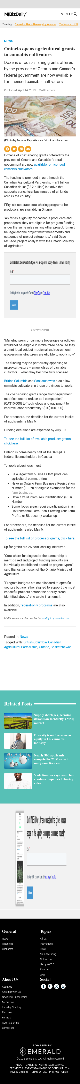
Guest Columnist (11, 1023)
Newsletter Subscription (14, 997)
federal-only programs (37, 605)
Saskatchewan (44, 381)
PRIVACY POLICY (58, 1071)
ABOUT (20, 1064)
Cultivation (46, 959)
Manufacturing (48, 954)
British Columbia (15, 381)
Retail (43, 949)
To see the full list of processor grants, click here (39, 538)
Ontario (44, 647)
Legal (43, 974)
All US (43, 938)
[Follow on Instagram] (63, 986)
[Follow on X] (56, 986)
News (8, 41)
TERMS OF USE (38, 1071)
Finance (44, 969)
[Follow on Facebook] (43, 986)
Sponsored (7, 949)
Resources (7, 944)
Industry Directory (11, 1007)
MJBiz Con (8, 1002)
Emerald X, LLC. (34, 1058)
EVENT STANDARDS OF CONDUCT (44, 1068)
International (46, 944)
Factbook (7, 1012)
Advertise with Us (11, 992)
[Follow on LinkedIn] (50, 986)
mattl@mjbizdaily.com (55, 618)
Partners (6, 1017)
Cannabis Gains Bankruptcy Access (35, 24)
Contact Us (8, 1028)
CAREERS (31, 1064)
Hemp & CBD (47, 964)
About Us (7, 987)
